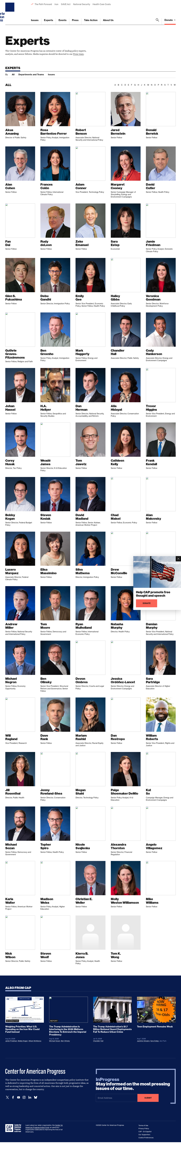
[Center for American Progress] (10, 12)
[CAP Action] (14, 1128)
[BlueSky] (35, 1097)
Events (63, 20)
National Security (81, 4)
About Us (108, 20)
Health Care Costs (102, 4)
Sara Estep (154, 1041)
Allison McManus (34, 1041)
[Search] (157, 21)
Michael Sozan (54, 1041)
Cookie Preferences (145, 1138)
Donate (168, 20)
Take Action (91, 20)
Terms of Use (143, 1125)
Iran (56, 4)
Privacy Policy (143, 1128)
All (13, 74)
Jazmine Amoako (143, 1041)
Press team (78, 54)
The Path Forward (43, 4)
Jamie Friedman (11, 1041)
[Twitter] (7, 1097)
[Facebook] (13, 1097)
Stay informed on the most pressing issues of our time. (133, 1084)
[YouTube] (18, 1097)
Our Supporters (144, 1135)
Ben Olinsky (65, 1041)
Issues (35, 20)
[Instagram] (24, 1097)
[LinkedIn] (30, 1097)
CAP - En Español (144, 1132)
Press (75, 20)
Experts (48, 20)
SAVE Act (65, 4)
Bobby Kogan (23, 1041)
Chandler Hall (98, 1041)
